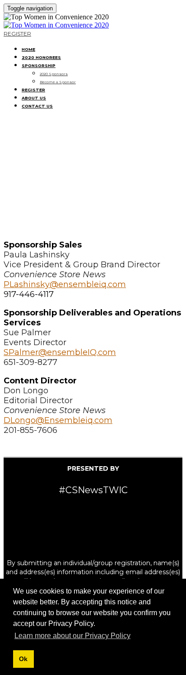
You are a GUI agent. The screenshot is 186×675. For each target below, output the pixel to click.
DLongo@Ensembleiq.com (58, 420)
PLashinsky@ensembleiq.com (65, 284)
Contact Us (37, 106)
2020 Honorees (41, 57)
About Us (34, 97)
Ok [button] (23, 658)
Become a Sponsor (58, 82)
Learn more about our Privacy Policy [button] (72, 635)
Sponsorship (39, 65)
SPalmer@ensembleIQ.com (60, 352)
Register (33, 89)
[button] (17, 33)
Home (28, 49)
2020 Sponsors (54, 74)
